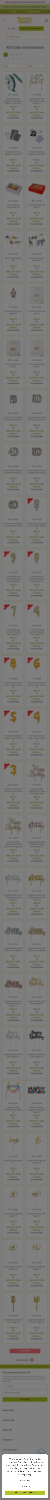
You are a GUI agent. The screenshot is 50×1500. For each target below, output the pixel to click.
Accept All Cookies (25, 1492)
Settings (25, 1486)
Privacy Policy (24, 1474)
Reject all (25, 1480)
